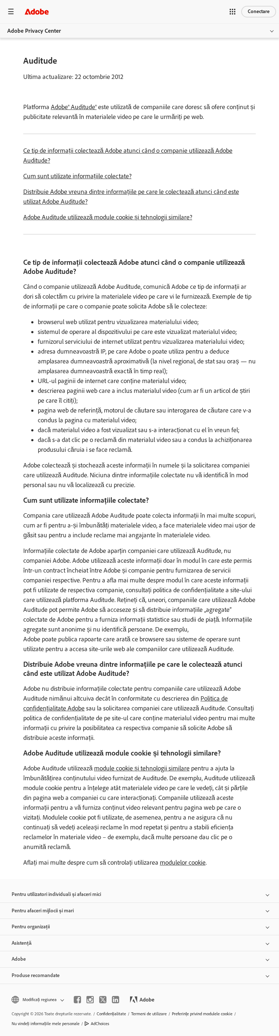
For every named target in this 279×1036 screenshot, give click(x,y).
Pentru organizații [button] (31, 927)
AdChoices (100, 1023)
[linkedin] (115, 999)
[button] (232, 11)
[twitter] (102, 999)
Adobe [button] (19, 959)
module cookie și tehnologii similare (142, 768)
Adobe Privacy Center (34, 30)
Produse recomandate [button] (36, 975)
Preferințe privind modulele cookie (202, 1013)
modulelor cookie (183, 862)
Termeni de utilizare (149, 1013)
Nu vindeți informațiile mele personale (46, 1023)
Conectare (259, 11)
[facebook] (77, 999)
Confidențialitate (111, 1013)
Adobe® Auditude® (74, 107)
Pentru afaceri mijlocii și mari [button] (43, 911)
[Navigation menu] (11, 11)
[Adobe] (37, 11)
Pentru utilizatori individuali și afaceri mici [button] (56, 894)
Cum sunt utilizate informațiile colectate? (77, 176)
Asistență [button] (22, 943)
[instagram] (90, 999)
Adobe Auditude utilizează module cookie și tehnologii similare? (107, 217)
